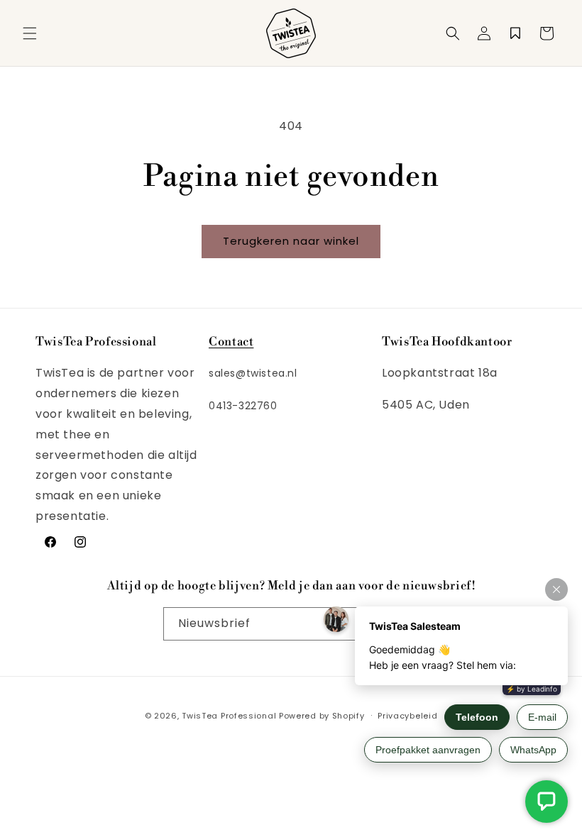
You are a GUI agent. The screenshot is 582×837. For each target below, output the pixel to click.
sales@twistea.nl (253, 373)
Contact (231, 341)
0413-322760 (243, 406)
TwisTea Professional (229, 715)
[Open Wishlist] (515, 33)
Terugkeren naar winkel (291, 240)
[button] (29, 33)
